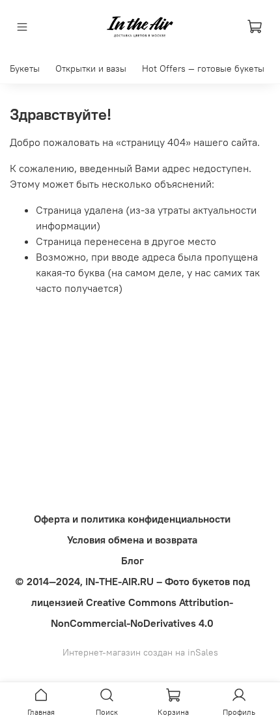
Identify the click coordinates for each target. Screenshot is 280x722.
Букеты (25, 68)
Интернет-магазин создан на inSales (140, 652)
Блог (132, 560)
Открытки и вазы (90, 68)
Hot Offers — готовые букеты (203, 68)
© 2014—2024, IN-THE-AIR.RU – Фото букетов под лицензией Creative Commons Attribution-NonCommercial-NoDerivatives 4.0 (132, 602)
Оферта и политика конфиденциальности (132, 518)
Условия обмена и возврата (132, 539)
